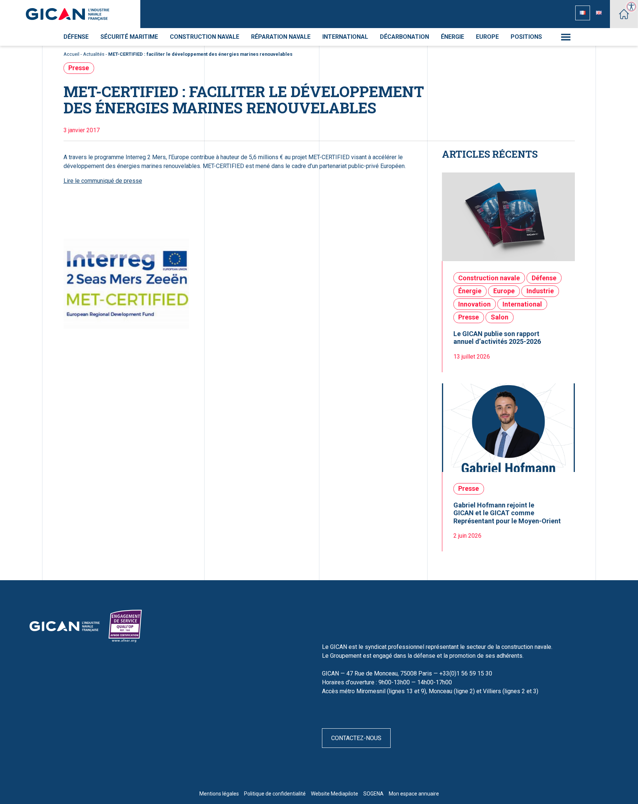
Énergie (452, 36)
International (345, 36)
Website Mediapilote (334, 794)
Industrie (540, 291)
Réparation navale (281, 36)
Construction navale (204, 36)
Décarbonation (404, 36)
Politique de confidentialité (275, 794)
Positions (526, 36)
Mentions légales (219, 794)
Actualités (93, 54)
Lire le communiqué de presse (103, 180)
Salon (499, 317)
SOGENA (373, 794)
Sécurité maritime (129, 36)
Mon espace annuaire (414, 794)
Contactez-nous (356, 738)
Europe (487, 36)
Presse (78, 68)
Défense (76, 36)
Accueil (71, 54)
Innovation (474, 304)
